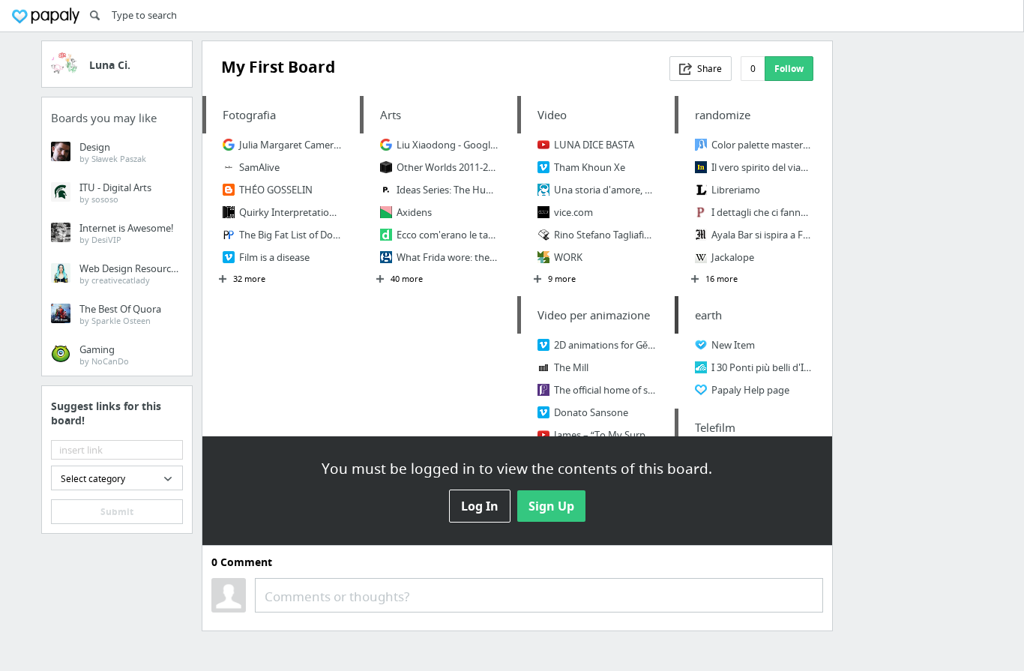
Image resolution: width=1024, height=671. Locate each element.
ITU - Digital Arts (115, 193)
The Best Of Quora (120, 314)
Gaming (104, 355)
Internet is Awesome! (126, 233)
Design (112, 152)
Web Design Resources (130, 274)
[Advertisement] (912, 265)
